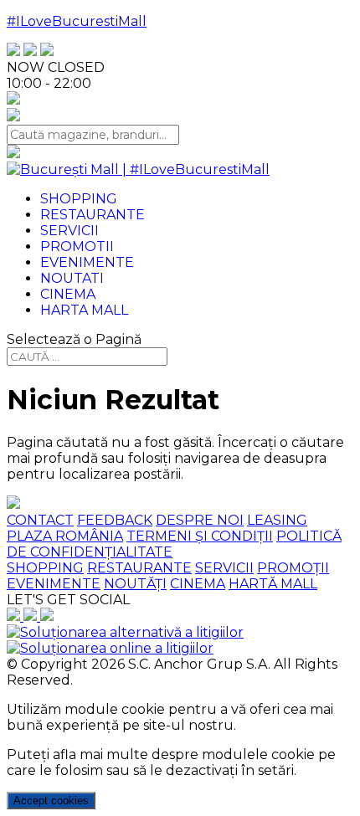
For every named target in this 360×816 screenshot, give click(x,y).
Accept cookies (51, 800)
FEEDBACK (114, 520)
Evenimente (87, 262)
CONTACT (40, 520)
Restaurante (92, 215)
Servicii (69, 231)
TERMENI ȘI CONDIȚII (199, 536)
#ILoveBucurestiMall (77, 21)
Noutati (72, 278)
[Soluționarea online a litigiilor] (110, 648)
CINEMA (197, 584)
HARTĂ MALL (273, 584)
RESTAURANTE (139, 568)
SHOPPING (45, 568)
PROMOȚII (293, 568)
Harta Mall (84, 310)
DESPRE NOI (200, 520)
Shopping (78, 199)
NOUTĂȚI (135, 584)
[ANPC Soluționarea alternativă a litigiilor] (125, 632)
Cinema (67, 294)
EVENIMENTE (53, 584)
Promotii (77, 246)
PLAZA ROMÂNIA (65, 536)
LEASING (277, 520)
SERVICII (224, 568)
